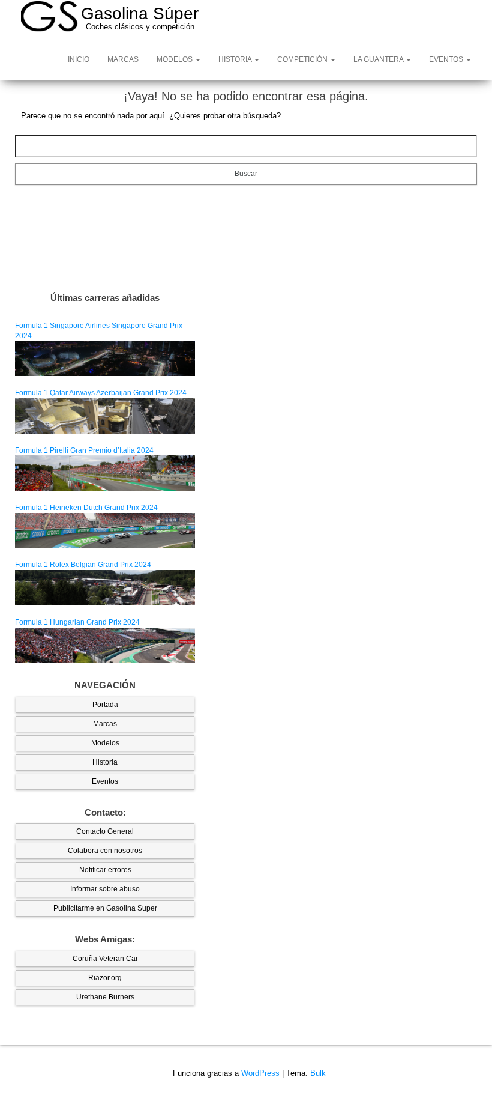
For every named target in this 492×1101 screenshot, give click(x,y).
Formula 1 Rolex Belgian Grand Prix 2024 (83, 564)
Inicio (78, 59)
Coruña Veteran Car (105, 958)
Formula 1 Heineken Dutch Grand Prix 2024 (86, 507)
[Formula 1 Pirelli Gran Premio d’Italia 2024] (105, 473)
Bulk (318, 1073)
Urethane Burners (105, 997)
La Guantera (379, 59)
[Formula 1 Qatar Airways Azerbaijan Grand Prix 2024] (105, 415)
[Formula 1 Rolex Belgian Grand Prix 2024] (105, 587)
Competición (303, 59)
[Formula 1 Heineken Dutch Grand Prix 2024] (105, 530)
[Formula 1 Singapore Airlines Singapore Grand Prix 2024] (105, 358)
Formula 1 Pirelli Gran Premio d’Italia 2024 (84, 450)
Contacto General (105, 831)
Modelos (175, 59)
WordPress (260, 1073)
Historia (235, 59)
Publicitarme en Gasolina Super (105, 908)
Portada (105, 704)
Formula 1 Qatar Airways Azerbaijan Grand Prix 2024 (101, 393)
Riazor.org (105, 978)
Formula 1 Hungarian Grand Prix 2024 (77, 622)
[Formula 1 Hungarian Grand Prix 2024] (105, 644)
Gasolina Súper (140, 13)
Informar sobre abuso (105, 889)
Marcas (123, 59)
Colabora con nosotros (105, 850)
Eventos (447, 59)
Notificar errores (105, 870)
